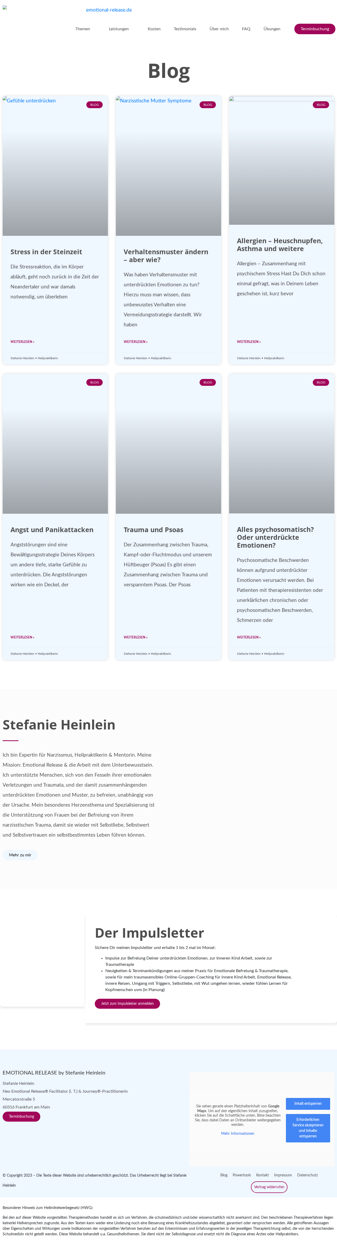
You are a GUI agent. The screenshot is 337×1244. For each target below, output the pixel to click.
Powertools (242, 1175)
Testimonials (185, 29)
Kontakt (262, 1175)
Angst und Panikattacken (52, 529)
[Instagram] (22, 1132)
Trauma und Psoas (153, 529)
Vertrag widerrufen (269, 1187)
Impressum (283, 1175)
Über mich (219, 29)
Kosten (154, 29)
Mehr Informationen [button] (237, 1133)
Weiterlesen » (22, 341)
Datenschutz (307, 1175)
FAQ (246, 29)
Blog (223, 1175)
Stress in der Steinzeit (46, 251)
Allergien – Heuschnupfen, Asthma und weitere (280, 244)
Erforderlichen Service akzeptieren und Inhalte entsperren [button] (308, 1128)
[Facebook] (9, 1132)
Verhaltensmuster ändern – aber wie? (166, 255)
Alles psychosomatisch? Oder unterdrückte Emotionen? (275, 537)
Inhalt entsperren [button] (308, 1104)
